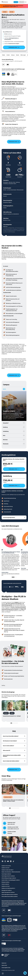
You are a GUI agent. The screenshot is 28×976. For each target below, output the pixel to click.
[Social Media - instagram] (5, 861)
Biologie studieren (5, 882)
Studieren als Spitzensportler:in (8, 888)
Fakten (3, 55)
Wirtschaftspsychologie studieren (9, 878)
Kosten (17, 55)
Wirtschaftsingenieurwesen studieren (10, 894)
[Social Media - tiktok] (13, 861)
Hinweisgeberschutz (6, 967)
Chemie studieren (5, 884)
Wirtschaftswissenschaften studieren (10, 896)
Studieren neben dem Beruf (7, 869)
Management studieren (7, 890)
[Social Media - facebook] (2, 861)
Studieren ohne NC (6, 867)
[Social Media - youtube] (8, 861)
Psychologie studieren (6, 874)
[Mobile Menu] (25, 2)
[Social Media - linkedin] (11, 861)
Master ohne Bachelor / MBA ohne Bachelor (11, 871)
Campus (13, 55)
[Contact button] (25, 973)
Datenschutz (4, 965)
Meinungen (23, 55)
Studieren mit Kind (6, 886)
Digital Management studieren (8, 892)
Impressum (4, 963)
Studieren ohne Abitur (6, 865)
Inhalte (8, 55)
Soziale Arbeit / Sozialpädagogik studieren (11, 880)
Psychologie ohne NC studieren (8, 876)
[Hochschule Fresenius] (5, 2)
